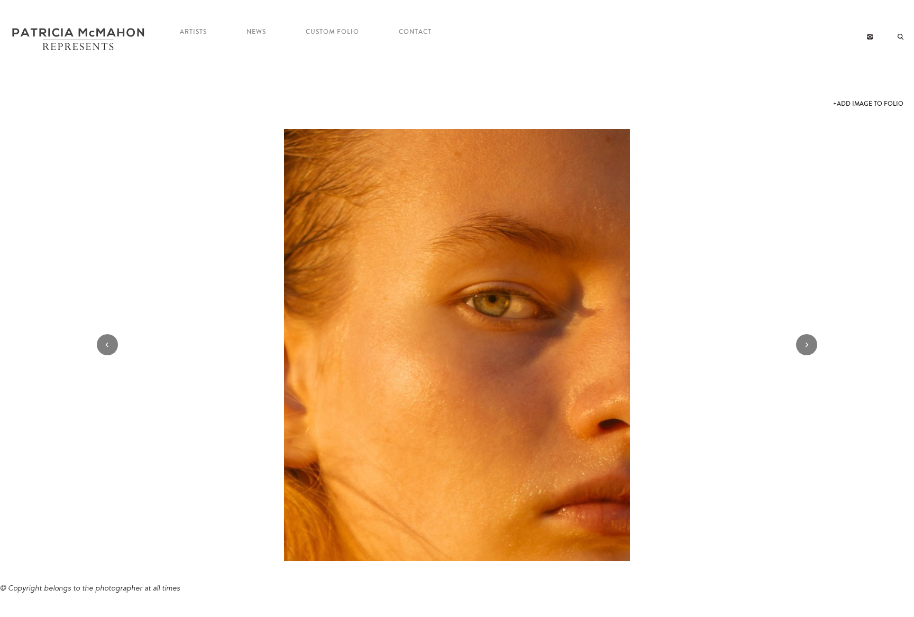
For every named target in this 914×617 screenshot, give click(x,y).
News (256, 31)
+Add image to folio (868, 103)
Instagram (870, 37)
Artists (193, 31)
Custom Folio (332, 31)
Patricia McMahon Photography (79, 39)
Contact (415, 31)
